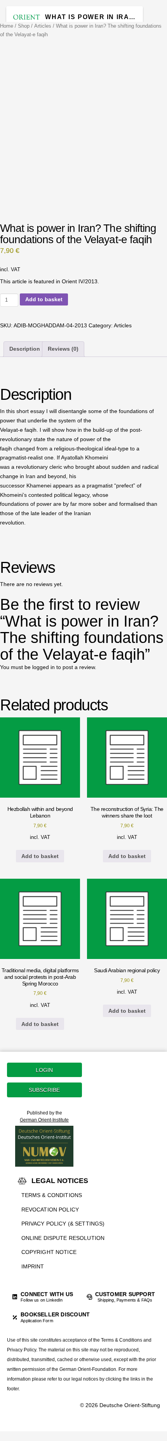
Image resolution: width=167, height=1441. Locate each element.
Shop (24, 26)
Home (6, 26)
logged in (43, 667)
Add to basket (44, 299)
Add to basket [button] (40, 856)
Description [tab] (24, 349)
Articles (42, 26)
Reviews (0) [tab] (63, 349)
